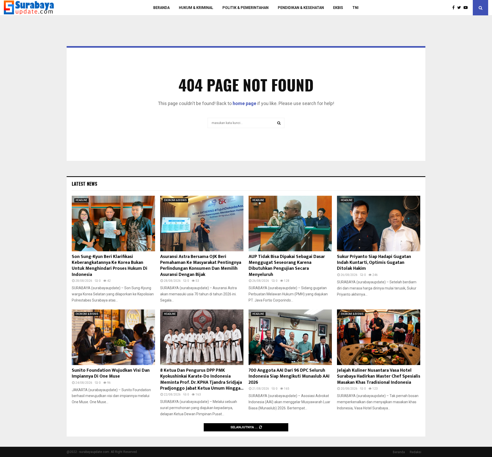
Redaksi (415, 452)
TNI (355, 8)
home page (244, 103)
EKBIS (338, 8)
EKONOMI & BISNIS (175, 200)
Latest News (84, 183)
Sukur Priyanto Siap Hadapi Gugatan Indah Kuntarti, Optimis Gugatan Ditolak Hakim (374, 263)
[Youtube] (467, 8)
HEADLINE (81, 200)
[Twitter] (460, 8)
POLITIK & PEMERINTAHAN (245, 8)
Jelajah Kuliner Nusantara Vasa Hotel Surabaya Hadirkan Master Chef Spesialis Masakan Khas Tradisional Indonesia (378, 376)
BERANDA (161, 8)
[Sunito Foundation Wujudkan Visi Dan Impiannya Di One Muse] (113, 337)
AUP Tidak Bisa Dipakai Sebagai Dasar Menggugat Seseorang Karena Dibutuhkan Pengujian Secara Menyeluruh (287, 265)
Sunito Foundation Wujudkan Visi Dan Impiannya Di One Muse (111, 373)
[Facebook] (454, 8)
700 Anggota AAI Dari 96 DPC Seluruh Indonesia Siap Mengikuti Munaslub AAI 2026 (289, 376)
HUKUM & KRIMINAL (196, 8)
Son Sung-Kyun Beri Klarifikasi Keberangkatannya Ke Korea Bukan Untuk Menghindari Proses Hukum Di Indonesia (109, 265)
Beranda (399, 452)
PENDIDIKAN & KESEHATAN (301, 8)
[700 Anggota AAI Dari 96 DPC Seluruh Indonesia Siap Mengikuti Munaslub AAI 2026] (290, 337)
